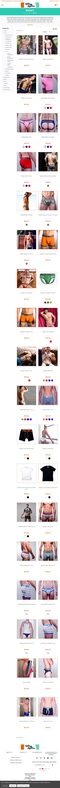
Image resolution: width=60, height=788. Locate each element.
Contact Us (23, 752)
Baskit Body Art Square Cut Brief (48, 215)
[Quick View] (23, 53)
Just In (5, 30)
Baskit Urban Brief (48, 448)
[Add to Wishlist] (26, 53)
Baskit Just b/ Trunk (26, 370)
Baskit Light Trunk (48, 409)
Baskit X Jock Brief (48, 682)
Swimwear (9, 67)
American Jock (9, 35)
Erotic (5, 85)
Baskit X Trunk (48, 721)
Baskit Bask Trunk (26, 176)
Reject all (12, 785)
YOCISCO (8, 73)
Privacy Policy (15, 757)
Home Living (7, 89)
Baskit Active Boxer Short (26, 59)
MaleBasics (8, 39)
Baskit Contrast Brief (26, 293)
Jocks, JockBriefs (9, 54)
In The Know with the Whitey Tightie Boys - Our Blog (51, 753)
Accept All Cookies (23, 785)
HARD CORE (8, 45)
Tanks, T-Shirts (9, 64)
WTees (7, 75)
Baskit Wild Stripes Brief (48, 604)
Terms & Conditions (16, 760)
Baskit (7, 51)
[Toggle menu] (7, 5)
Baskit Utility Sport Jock (26, 565)
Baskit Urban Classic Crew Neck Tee (26, 488)
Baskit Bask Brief (26, 137)
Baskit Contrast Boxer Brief (48, 254)
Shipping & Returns (16, 762)
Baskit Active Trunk (26, 98)
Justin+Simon (9, 47)
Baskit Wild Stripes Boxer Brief (26, 604)
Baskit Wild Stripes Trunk (48, 643)
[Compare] (29, 53)
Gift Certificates (37, 752)
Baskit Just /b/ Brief (47, 331)
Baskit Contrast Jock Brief (48, 293)
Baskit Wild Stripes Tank (26, 643)
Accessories (6, 87)
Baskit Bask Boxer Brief (48, 98)
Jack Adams (8, 37)
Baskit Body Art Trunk (26, 254)
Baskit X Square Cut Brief (26, 721)
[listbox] (53, 32)
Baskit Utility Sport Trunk (48, 565)
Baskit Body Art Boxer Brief (48, 176)
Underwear (6, 77)
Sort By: (45, 31)
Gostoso (8, 49)
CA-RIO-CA (8, 43)
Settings (5, 785)
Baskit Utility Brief (48, 526)
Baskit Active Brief (48, 59)
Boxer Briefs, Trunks (10, 61)
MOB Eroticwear (9, 69)
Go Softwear (9, 41)
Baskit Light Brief (48, 370)
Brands (5, 32)
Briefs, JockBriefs (9, 57)
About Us (8, 752)
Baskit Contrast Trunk (26, 331)
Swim (5, 81)
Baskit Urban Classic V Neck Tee (48, 487)
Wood (7, 71)
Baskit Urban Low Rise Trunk (26, 526)
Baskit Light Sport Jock (26, 409)
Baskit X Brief (26, 682)
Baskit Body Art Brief (26, 215)
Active (5, 79)
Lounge (5, 83)
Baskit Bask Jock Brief (48, 137)
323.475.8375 (55, 1)
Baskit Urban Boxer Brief (26, 448)
